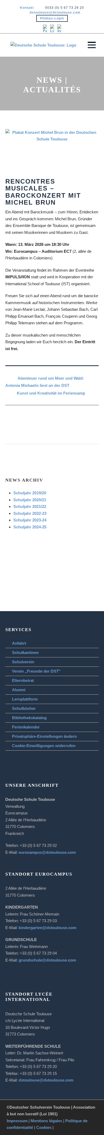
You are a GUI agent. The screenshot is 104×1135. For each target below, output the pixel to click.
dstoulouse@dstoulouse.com (55, 12)
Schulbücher (24, 708)
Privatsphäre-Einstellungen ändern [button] (44, 736)
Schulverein (23, 662)
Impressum (17, 1121)
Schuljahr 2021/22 (29, 506)
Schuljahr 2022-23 (29, 513)
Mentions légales (46, 1121)
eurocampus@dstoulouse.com (47, 852)
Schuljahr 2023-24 (29, 520)
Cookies (43, 1127)
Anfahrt (19, 643)
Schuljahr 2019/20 (29, 493)
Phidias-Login (52, 18)
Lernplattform (25, 699)
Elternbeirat (23, 680)
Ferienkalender (26, 727)
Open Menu (91, 45)
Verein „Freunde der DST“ (36, 671)
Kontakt (27, 8)
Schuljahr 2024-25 (29, 527)
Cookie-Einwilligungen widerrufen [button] (43, 745)
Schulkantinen (25, 652)
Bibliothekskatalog (29, 717)
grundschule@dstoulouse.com (47, 960)
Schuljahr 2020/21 (29, 500)
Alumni (18, 689)
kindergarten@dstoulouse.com (47, 927)
